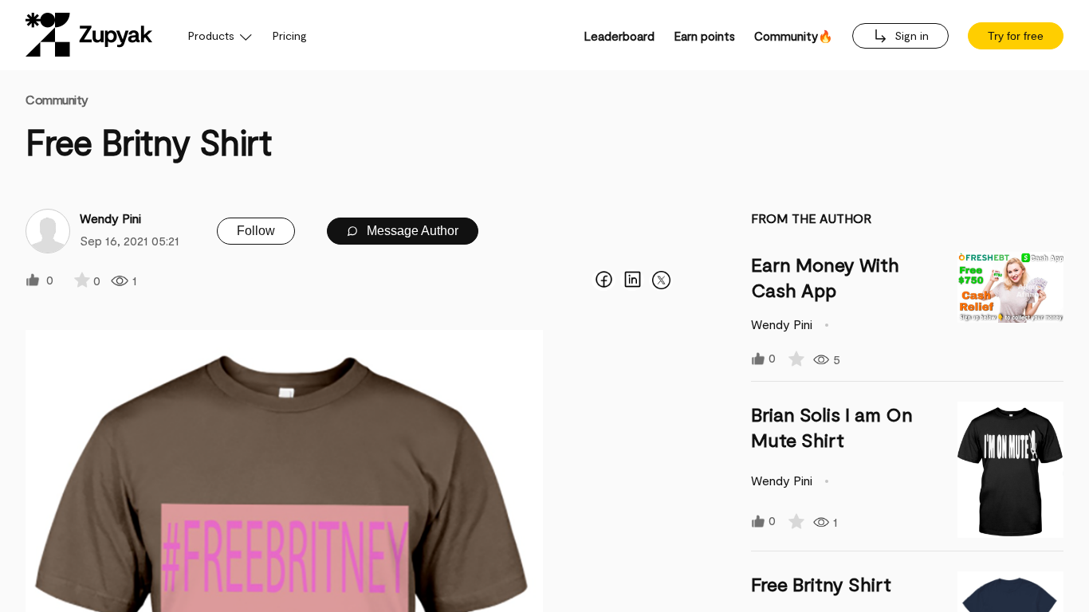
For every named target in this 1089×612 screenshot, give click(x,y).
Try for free (1016, 35)
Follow (256, 230)
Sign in (910, 35)
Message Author (411, 230)
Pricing (290, 35)
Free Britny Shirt (821, 583)
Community (57, 99)
